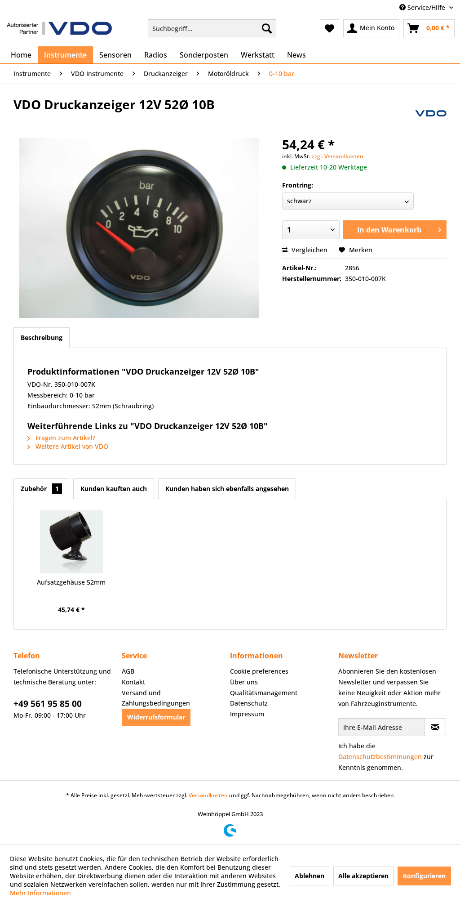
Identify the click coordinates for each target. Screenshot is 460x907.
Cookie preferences (259, 671)
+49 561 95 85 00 (47, 704)
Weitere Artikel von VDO (71, 446)
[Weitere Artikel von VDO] (431, 113)
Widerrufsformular (156, 717)
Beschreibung (41, 337)
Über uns (244, 682)
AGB (128, 671)
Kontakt (133, 682)
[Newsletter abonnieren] (435, 727)
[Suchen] (266, 28)
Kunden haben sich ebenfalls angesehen (227, 488)
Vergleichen (308, 250)
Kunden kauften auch (113, 488)
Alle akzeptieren (363, 875)
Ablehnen (309, 875)
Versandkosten (208, 795)
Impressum (247, 714)
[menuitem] (212, 28)
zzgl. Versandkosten (337, 156)
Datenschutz (249, 703)
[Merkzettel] (329, 28)
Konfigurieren (424, 875)
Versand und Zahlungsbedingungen (156, 698)
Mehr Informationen (40, 893)
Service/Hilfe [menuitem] (426, 7)
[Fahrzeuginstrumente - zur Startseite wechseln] (59, 30)
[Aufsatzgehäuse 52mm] (71, 541)
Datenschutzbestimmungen (380, 756)
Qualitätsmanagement (263, 692)
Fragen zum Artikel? (64, 437)
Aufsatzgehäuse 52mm (71, 582)
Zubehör (40, 488)
